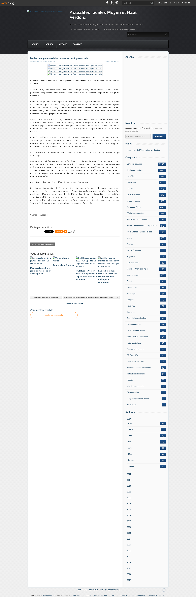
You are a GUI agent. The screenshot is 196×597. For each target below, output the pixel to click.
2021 (129, 497)
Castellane (131, 182)
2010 (129, 562)
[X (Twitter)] (112, 2)
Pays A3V (131, 306)
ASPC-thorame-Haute (136, 331)
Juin (130, 435)
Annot (129, 281)
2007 (129, 580)
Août (130, 423)
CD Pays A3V (132, 355)
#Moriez (117, 61)
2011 (129, 556)
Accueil (36, 44)
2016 (129, 527)
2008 (129, 574)
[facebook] (107, 2)
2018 (129, 515)
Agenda (49, 44)
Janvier (131, 466)
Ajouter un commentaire (54, 315)
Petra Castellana (134, 343)
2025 (129, 474)
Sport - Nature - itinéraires (137, 337)
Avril (130, 448)
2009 (129, 568)
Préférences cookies (156, 596)
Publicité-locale (133, 263)
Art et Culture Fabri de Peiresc (139, 232)
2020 (129, 503)
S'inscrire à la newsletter (43, 244)
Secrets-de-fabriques (135, 349)
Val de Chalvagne (134, 250)
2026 (129, 419)
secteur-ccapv (133, 275)
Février (131, 460)
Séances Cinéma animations (139, 368)
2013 (129, 545)
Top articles (77, 596)
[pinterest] (117, 2)
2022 (129, 492)
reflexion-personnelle (135, 386)
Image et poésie (133, 201)
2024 (129, 480)
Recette (130, 380)
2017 (129, 521)
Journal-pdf (131, 293)
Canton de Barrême (135, 170)
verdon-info (47, 596)
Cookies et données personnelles (132, 596)
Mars (130, 454)
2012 (129, 550)
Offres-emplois (133, 392)
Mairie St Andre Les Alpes (137, 269)
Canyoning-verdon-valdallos (138, 398)
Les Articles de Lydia (135, 361)
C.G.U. (113, 596)
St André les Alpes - (135, 164)
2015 (129, 533)
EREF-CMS (132, 405)
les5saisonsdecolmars (136, 374)
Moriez (129, 238)
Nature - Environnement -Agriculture (142, 226)
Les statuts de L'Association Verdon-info (143, 150)
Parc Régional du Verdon (137, 219)
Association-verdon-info (136, 318)
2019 (129, 509)
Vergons (130, 300)
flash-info (130, 312)
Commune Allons (134, 207)
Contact (77, 44)
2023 (129, 486)
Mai (129, 442)
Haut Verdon (132, 176)
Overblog (115, 590)
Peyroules (131, 256)
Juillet (130, 429)
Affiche (63, 44)
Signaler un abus (101, 596)
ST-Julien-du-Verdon (135, 213)
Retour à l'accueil (74, 304)
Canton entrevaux (134, 324)
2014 (129, 539)
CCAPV (130, 189)
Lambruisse (131, 287)
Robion (130, 244)
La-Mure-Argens (133, 195)
